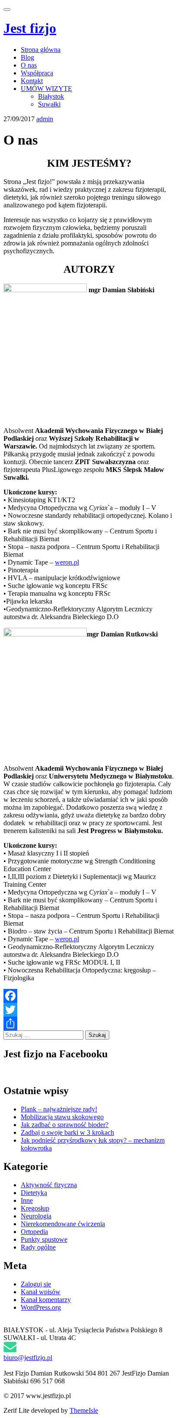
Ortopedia (34, 1231)
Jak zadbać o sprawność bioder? (64, 1124)
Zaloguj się (36, 1284)
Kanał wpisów (40, 1291)
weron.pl (67, 562)
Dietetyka (34, 1192)
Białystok (51, 96)
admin (44, 119)
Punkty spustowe (44, 1239)
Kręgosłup (35, 1208)
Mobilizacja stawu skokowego (62, 1117)
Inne (27, 1200)
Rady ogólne (38, 1247)
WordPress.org (41, 1307)
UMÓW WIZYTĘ (46, 88)
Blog (27, 57)
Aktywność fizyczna (49, 1185)
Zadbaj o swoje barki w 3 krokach (67, 1132)
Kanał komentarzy (46, 1299)
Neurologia (36, 1216)
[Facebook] (89, 996)
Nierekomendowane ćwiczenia (63, 1223)
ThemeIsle (84, 1410)
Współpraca (37, 73)
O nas (29, 65)
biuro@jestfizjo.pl (27, 1357)
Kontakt (32, 80)
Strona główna (40, 49)
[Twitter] (89, 1010)
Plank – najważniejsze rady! (59, 1109)
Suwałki (49, 104)
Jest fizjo (29, 28)
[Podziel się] (89, 1023)
